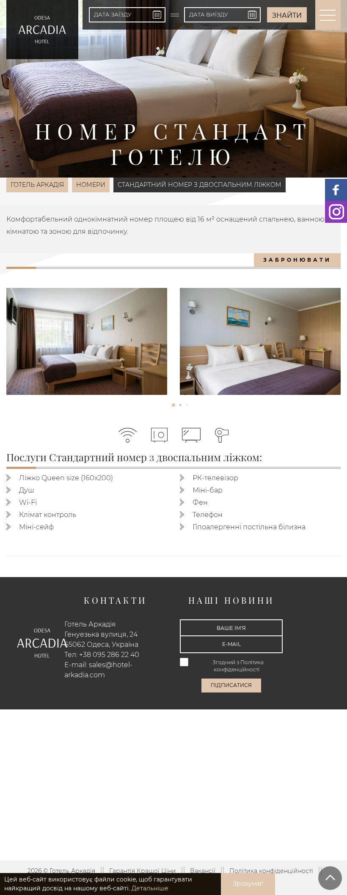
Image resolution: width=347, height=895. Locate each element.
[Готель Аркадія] (42, 29)
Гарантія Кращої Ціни (142, 871)
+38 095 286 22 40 (109, 655)
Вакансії (202, 871)
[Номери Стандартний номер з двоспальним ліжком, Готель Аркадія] (86, 341)
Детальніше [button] (150, 888)
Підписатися (231, 685)
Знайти (287, 15)
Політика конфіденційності (271, 871)
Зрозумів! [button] (248, 883)
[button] (173, 405)
